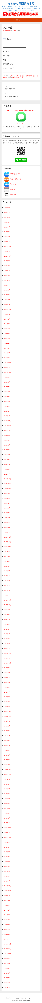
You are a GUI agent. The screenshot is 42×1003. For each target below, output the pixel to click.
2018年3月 (7, 697)
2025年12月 (7, 246)
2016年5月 (7, 803)
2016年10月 (7, 779)
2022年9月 (7, 435)
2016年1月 (7, 823)
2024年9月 (7, 319)
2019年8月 (7, 614)
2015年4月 (7, 866)
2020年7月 (7, 561)
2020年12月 (7, 537)
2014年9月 (7, 900)
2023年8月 (7, 382)
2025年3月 (7, 290)
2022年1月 (7, 474)
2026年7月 (7, 212)
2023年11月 (7, 367)
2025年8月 (7, 266)
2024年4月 (7, 343)
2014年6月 (7, 915)
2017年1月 (7, 765)
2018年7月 (7, 677)
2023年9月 (7, 377)
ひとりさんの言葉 (27, 76)
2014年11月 (7, 891)
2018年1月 (7, 706)
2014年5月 (7, 920)
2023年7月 (7, 387)
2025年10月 (7, 256)
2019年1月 (7, 648)
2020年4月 (7, 576)
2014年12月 (7, 886)
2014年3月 (7, 929)
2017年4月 (7, 750)
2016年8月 (7, 789)
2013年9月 (7, 958)
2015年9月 (7, 842)
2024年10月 (7, 314)
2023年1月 (7, 416)
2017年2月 (7, 760)
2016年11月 (7, 774)
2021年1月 (7, 532)
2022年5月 (7, 455)
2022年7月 (7, 445)
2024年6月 (7, 333)
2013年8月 (7, 963)
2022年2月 (7, 469)
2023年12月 (7, 363)
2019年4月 (7, 634)
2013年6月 (7, 973)
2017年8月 (7, 731)
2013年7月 (7, 968)
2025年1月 (7, 300)
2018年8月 (7, 673)
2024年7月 (7, 329)
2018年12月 (7, 653)
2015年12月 (7, 828)
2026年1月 (7, 241)
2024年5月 (7, 338)
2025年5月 (7, 280)
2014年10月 (7, 895)
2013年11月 (7, 949)
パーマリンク (19, 78)
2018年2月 (7, 702)
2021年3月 (7, 522)
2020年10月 (7, 547)
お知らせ (12, 76)
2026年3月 (7, 232)
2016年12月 (7, 769)
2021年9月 (7, 493)
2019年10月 (7, 605)
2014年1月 (7, 939)
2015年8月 (7, 847)
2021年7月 (7, 503)
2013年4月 (7, 983)
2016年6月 (7, 799)
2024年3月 (7, 348)
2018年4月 (7, 692)
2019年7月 (7, 619)
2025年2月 (7, 295)
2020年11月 (7, 542)
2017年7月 (7, 736)
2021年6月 (7, 508)
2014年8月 (7, 905)
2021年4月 (7, 518)
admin (14, 30)
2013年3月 (7, 987)
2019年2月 (7, 644)
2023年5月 (7, 396)
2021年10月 (7, 488)
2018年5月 (7, 687)
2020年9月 (7, 551)
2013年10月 (7, 954)
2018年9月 (7, 668)
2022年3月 (7, 464)
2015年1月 (7, 881)
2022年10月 (7, 430)
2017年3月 (7, 755)
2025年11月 (7, 251)
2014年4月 (7, 924)
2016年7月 (7, 794)
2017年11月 (7, 716)
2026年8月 (7, 208)
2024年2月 (7, 353)
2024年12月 (7, 304)
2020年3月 (7, 581)
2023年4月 (7, 401)
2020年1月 (7, 590)
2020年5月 (7, 571)
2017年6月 (7, 740)
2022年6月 (7, 450)
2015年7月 (7, 852)
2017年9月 (7, 726)
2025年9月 (7, 261)
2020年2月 (7, 585)
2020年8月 (7, 556)
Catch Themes (26, 1000)
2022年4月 (7, 459)
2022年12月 (7, 421)
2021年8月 (7, 498)
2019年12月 (7, 595)
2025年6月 (7, 275)
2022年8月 (7, 440)
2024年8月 (7, 324)
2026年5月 (7, 222)
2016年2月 (7, 818)
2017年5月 (7, 745)
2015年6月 (7, 857)
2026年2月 (7, 237)
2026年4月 (7, 227)
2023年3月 (7, 406)
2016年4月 (7, 808)
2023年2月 (7, 411)
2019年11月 (7, 600)
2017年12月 (7, 711)
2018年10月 (7, 663)
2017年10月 (7, 721)
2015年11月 (7, 832)
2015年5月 (7, 862)
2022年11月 (7, 426)
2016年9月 (7, 784)
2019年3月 (7, 639)
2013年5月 (7, 978)
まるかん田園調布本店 (21, 3)
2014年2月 (7, 934)
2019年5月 (7, 629)
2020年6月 (7, 566)
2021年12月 (7, 479)
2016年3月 (7, 813)
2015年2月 (7, 876)
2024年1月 (7, 358)
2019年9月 (7, 610)
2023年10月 (7, 372)
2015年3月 (7, 871)
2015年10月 (7, 837)
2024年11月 (7, 309)
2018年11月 (7, 658)
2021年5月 (7, 513)
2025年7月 (7, 270)
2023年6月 (7, 392)
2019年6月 (7, 624)
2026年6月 (7, 217)
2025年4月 (7, 285)
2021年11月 (7, 484)
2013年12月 (7, 944)
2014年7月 (7, 910)
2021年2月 (7, 527)
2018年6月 (7, 682)
